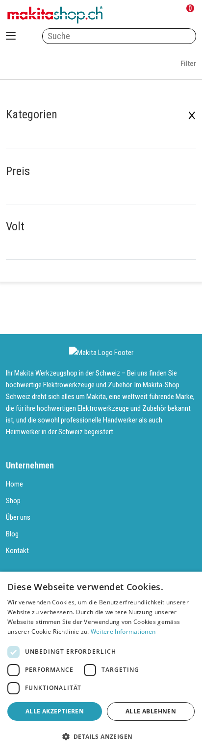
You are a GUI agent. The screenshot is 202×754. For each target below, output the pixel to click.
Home (14, 484)
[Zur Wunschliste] (166, 15)
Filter (187, 63)
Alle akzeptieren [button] (54, 711)
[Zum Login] (144, 15)
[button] (101, 737)
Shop (13, 500)
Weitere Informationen (123, 631)
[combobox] (119, 36)
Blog (12, 534)
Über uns (18, 517)
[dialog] (101, 663)
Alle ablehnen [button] (151, 711)
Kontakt (17, 550)
